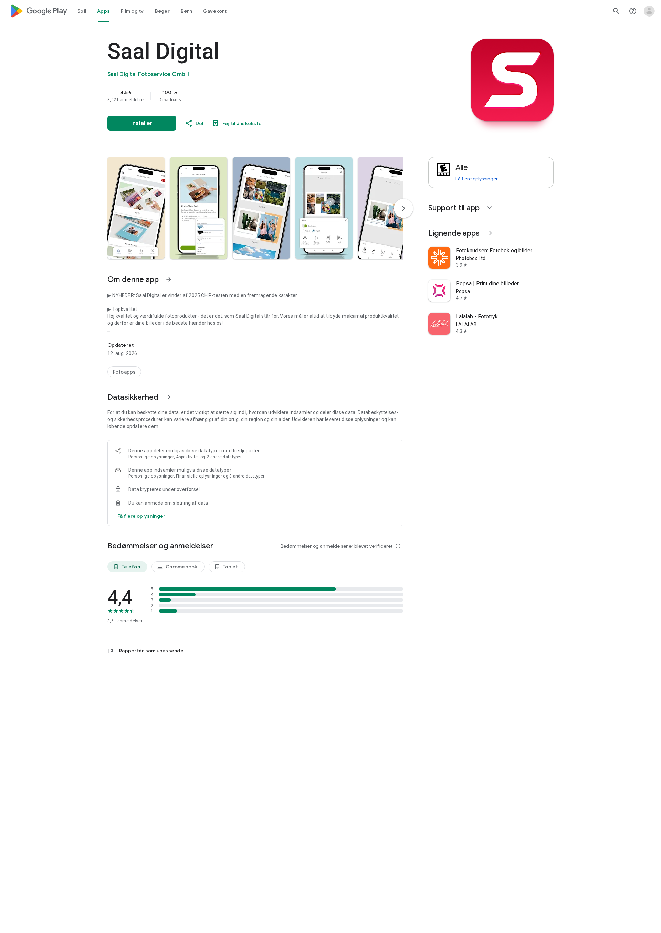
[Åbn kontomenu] (649, 11)
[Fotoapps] (124, 372)
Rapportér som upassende (145, 651)
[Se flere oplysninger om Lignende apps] (489, 233)
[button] (136, 208)
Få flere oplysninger (476, 179)
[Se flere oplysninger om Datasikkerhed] (168, 397)
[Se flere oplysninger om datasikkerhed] (141, 516)
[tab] (82, 11)
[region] (245, 95)
